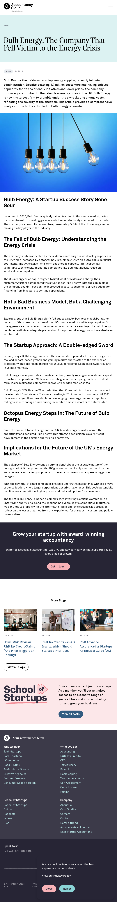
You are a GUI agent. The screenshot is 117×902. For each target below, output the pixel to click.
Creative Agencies (15, 774)
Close (49, 888)
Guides (8, 809)
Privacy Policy (62, 876)
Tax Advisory (68, 765)
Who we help (12, 746)
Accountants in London (75, 827)
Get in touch (58, 566)
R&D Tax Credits (70, 756)
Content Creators (14, 778)
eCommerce (11, 760)
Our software (68, 787)
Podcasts (9, 814)
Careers (65, 814)
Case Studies (68, 809)
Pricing (64, 792)
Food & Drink (12, 765)
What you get (68, 746)
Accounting (67, 751)
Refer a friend (69, 823)
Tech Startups (12, 751)
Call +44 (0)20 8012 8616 (18, 851)
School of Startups (15, 800)
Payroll (64, 769)
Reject (67, 888)
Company (66, 800)
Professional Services (17, 769)
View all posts (71, 714)
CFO (63, 760)
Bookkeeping (68, 774)
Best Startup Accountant (76, 832)
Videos (8, 818)
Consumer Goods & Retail (20, 783)
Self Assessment (70, 783)
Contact (65, 818)
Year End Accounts (72, 778)
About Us (66, 805)
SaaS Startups (13, 756)
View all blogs (16, 667)
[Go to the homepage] (18, 7)
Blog (6, 823)
